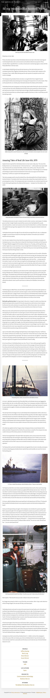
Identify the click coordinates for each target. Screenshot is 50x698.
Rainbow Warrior (25, 678)
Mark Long (25, 653)
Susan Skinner (25, 658)
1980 (25, 664)
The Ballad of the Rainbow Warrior (24, 685)
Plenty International (15, 692)
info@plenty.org (39, 692)
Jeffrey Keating (25, 651)
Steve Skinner (25, 655)
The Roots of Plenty (11, 2)
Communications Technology (25, 676)
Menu (46, 2)
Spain (24, 670)
